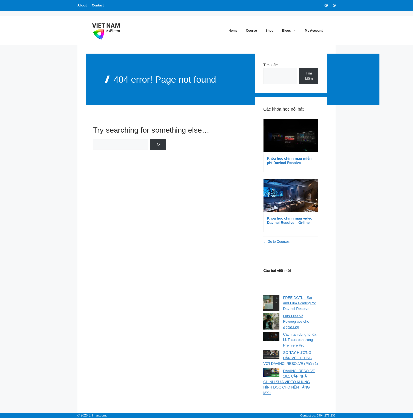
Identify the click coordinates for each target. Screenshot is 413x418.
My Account (314, 30)
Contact (98, 5)
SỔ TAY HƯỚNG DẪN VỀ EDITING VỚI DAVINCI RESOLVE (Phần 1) (290, 358)
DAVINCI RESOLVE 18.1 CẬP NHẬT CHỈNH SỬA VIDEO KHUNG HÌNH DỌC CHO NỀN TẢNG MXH (289, 382)
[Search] (158, 144)
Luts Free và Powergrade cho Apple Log (296, 321)
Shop (269, 30)
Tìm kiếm (270, 65)
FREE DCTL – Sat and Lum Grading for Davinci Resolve (299, 303)
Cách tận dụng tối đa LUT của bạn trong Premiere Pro (299, 339)
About (82, 5)
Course (251, 30)
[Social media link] (325, 5)
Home (232, 30)
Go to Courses (278, 241)
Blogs (286, 30)
